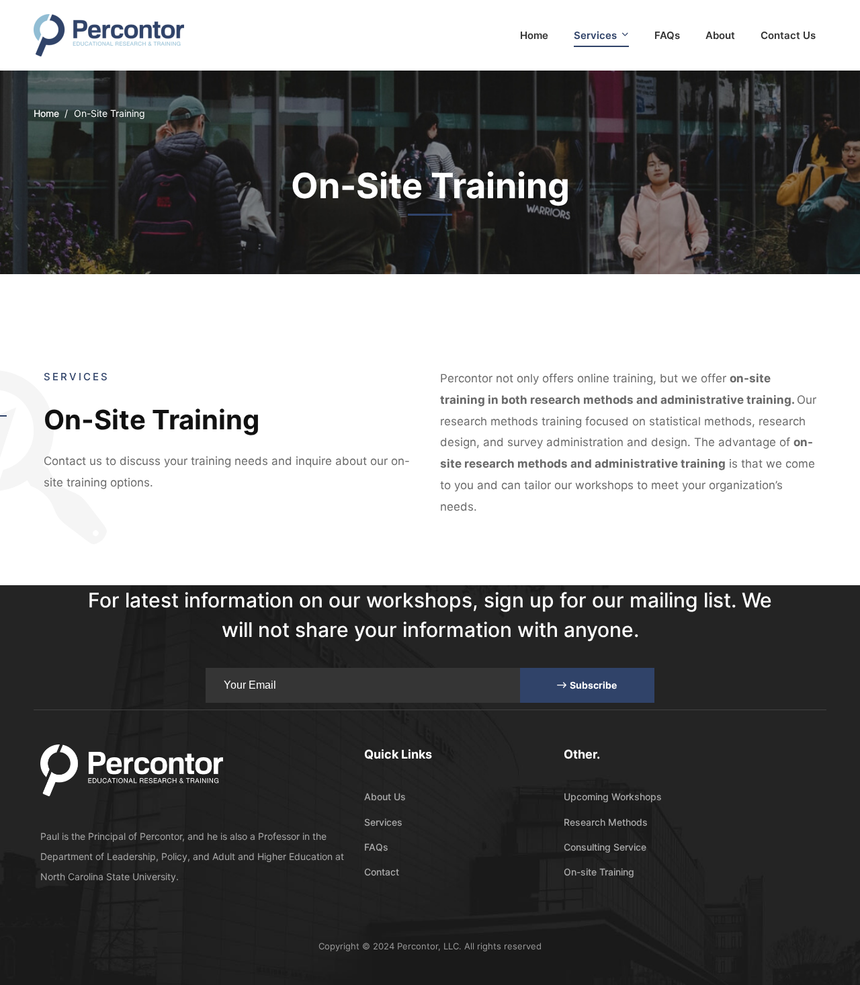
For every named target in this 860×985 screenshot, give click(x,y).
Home (46, 113)
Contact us (73, 461)
